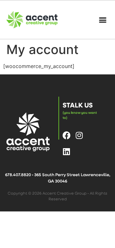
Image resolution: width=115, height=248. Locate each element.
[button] (103, 20)
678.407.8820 (18, 174)
